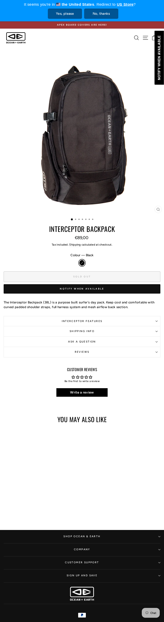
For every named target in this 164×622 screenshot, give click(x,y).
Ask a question (82, 341)
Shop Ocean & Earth (81, 536)
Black (82, 262)
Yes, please (65, 14)
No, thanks (101, 14)
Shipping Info (82, 331)
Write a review (82, 392)
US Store (125, 4)
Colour (81, 255)
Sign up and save (82, 575)
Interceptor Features (82, 321)
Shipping (75, 244)
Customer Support (82, 562)
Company (82, 549)
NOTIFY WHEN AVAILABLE (82, 288)
